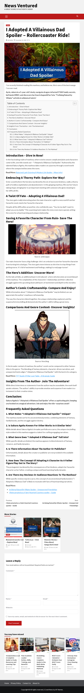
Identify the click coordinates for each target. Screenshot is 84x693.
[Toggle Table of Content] (73, 103)
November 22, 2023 (21, 40)
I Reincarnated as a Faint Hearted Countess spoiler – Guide (32, 492)
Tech (8, 25)
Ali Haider (10, 40)
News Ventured (20, 5)
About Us (36, 683)
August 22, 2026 (72, 668)
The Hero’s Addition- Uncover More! (22, 118)
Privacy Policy (16, 683)
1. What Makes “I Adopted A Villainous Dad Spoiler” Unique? (33, 134)
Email (45, 599)
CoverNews (48, 690)
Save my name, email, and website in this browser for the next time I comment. (37, 616)
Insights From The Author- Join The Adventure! (26, 126)
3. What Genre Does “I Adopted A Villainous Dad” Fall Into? (32, 139)
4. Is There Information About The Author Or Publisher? (31, 142)
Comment (10, 571)
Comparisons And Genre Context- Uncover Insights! (28, 123)
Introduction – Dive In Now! (19, 107)
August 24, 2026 (11, 668)
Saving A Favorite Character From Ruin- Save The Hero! (29, 115)
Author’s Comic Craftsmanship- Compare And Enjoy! (28, 121)
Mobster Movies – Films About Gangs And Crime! (51, 542)
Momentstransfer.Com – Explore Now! (15, 541)
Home (6, 683)
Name (8, 599)
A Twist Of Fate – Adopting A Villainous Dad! (25, 112)
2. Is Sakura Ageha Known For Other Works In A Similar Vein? (33, 137)
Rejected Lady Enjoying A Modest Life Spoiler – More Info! (39, 172)
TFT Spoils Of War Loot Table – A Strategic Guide (35, 376)
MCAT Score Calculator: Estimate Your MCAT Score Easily (57, 660)
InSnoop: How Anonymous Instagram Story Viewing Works (72, 660)
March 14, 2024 (54, 547)
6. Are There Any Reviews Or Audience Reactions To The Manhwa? (35, 149)
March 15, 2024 (15, 545)
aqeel (8, 545)
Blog (8, 650)
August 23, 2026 (41, 673)
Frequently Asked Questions (20, 132)
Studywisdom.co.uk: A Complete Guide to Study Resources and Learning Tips (13, 660)
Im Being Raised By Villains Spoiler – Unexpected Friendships (33, 489)
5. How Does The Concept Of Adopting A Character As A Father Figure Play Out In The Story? (42, 146)
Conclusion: (13, 129)
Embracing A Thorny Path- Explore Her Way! (25, 109)
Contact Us (27, 683)
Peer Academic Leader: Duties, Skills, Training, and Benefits (26, 660)
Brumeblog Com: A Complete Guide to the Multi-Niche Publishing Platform (41, 662)
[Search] (77, 16)
